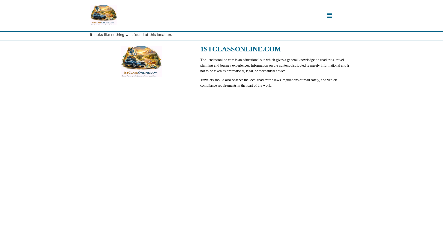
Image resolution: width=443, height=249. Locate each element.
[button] (329, 16)
